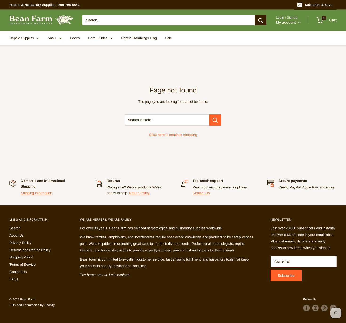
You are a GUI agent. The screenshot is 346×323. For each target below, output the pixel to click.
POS (12, 305)
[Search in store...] (215, 120)
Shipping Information (36, 193)
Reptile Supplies (21, 38)
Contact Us (201, 193)
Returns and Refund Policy (30, 250)
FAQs (13, 279)
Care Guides (98, 38)
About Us (16, 235)
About (52, 38)
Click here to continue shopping (173, 135)
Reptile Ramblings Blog (139, 38)
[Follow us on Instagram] (315, 308)
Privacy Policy (20, 243)
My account (286, 22)
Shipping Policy (21, 257)
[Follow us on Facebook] (306, 308)
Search (14, 228)
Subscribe (286, 275)
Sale (168, 38)
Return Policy (139, 193)
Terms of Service (22, 264)
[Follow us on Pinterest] (324, 308)
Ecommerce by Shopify (39, 305)
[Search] (260, 20)
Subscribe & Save (318, 5)
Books (75, 38)
